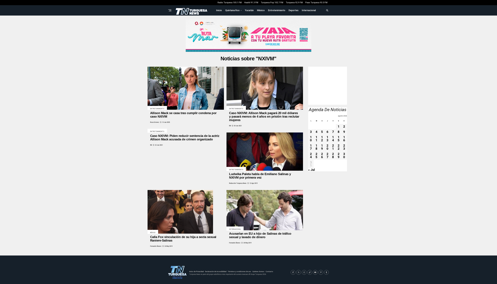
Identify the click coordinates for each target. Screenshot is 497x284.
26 (322, 155)
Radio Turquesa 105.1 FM (230, 2)
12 (322, 138)
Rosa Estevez (154, 122)
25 (316, 155)
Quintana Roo (232, 10)
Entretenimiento (276, 10)
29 (338, 155)
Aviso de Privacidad (196, 271)
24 (311, 155)
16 (344, 138)
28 (333, 155)
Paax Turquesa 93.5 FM (316, 2)
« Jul (311, 170)
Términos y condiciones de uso (239, 271)
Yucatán (249, 10)
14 (333, 138)
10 (311, 138)
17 (311, 147)
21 (333, 147)
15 (338, 138)
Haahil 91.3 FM (251, 2)
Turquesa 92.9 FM (294, 2)
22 (338, 147)
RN (230, 126)
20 (327, 147)
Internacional (309, 10)
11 (316, 138)
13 (327, 138)
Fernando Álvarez (155, 246)
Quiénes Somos (258, 271)
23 (344, 147)
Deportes (293, 10)
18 (316, 147)
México (261, 10)
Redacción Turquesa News (237, 183)
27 (327, 155)
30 (344, 155)
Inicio (219, 10)
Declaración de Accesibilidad (215, 271)
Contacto (269, 271)
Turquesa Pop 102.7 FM (272, 2)
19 (322, 147)
